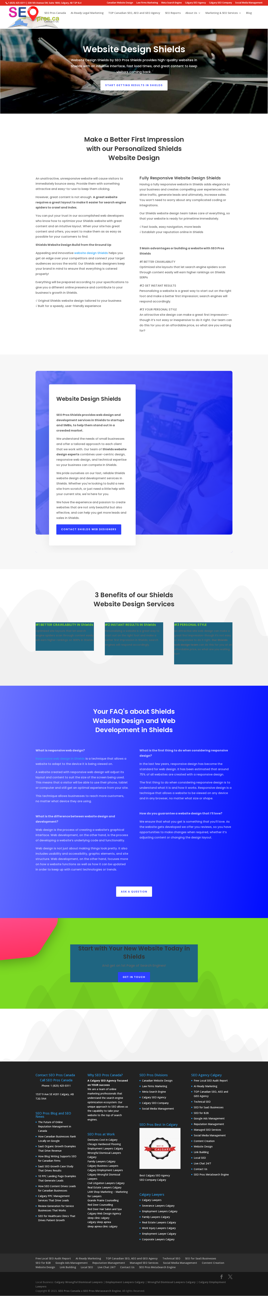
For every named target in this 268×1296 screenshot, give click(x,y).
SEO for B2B (201, 1113)
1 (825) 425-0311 (61, 1085)
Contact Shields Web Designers (88, 529)
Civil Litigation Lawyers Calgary (106, 1183)
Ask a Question (134, 891)
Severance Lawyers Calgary (158, 1205)
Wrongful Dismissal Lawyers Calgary (171, 1282)
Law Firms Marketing (147, 3)
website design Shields (91, 253)
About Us (191, 13)
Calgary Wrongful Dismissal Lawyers (79, 1282)
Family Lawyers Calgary (101, 1161)
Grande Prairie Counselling (103, 1200)
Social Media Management (249, 3)
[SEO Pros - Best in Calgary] (159, 1148)
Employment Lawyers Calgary (105, 1148)
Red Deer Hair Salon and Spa (105, 1209)
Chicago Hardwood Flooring (104, 1144)
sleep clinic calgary (98, 1218)
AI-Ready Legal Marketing (87, 13)
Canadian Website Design (120, 3)
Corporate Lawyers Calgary (158, 1239)
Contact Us (51, 21)
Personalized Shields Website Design (145, 153)
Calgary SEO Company (220, 3)
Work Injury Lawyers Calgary (159, 1228)
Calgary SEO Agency (195, 3)
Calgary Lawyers (152, 1200)
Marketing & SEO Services (221, 13)
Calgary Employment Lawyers (105, 1170)
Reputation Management (209, 1124)
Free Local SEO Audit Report (211, 1080)
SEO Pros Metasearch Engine (102, 1291)
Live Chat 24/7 (202, 1163)
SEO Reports (173, 13)
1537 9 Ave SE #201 (47, 1094)
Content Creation (204, 1141)
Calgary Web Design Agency (104, 1213)
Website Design (203, 1146)
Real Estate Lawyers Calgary (104, 1187)
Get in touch (134, 977)
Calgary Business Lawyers (103, 1165)
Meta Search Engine (171, 3)
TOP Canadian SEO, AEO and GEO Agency (134, 13)
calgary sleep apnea (99, 1222)
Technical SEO (202, 1101)
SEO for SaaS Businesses (209, 1107)
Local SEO (200, 1157)
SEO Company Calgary (152, 1179)
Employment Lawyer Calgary (159, 1233)
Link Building (201, 1152)
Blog (249, 13)
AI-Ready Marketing (205, 1086)
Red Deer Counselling (100, 1204)
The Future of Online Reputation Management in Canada (54, 1126)
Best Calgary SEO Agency (154, 1175)
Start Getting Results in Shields (134, 85)
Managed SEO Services (207, 1129)
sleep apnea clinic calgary (102, 1226)
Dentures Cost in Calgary (102, 1139)
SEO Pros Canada (55, 13)
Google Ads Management (209, 1118)
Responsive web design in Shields (60, 759)
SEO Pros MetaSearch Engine (211, 1174)
